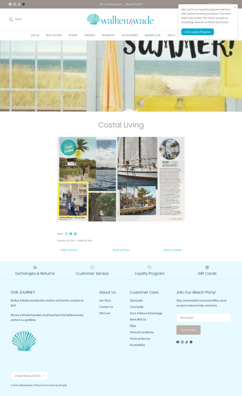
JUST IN (35, 35)
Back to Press (121, 250)
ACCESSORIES (130, 35)
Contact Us (106, 307)
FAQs (133, 326)
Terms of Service (140, 339)
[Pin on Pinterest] (75, 233)
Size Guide (136, 300)
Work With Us (138, 319)
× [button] (235, 7)
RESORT (73, 35)
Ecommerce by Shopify (55, 385)
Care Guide (136, 307)
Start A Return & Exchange (146, 313)
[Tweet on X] (66, 233)
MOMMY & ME (153, 35)
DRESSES (90, 35)
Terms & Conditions (142, 332)
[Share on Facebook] (70, 233)
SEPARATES (108, 35)
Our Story (105, 300)
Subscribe (188, 330)
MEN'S (171, 35)
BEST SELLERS (54, 35)
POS (36, 385)
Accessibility (137, 345)
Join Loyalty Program (197, 32)
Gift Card (104, 313)
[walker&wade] (121, 19)
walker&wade (25, 385)
